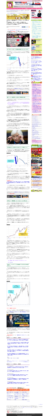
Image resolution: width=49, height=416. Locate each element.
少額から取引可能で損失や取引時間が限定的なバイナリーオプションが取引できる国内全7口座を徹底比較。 (36, 27)
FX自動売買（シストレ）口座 (35, 134)
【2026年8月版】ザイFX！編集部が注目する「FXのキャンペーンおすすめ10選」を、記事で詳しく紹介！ (36, 25)
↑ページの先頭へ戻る (40, 404)
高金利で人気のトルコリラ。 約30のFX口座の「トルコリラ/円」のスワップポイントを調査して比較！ (36, 31)
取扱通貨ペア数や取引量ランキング (36, 126)
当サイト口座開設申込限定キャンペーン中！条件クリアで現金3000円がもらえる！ (18, 13)
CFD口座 (33, 135)
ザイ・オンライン (28, 414)
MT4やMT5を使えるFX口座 (35, 133)
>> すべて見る (28, 401)
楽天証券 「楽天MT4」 (24, 399)
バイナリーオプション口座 (35, 136)
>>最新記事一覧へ (28, 385)
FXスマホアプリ (34, 129)
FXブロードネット (9, 399)
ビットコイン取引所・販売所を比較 (36, 138)
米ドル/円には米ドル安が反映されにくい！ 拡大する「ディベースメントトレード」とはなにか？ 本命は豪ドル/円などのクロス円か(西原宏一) (37, 187)
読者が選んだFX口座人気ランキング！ (36, 137)
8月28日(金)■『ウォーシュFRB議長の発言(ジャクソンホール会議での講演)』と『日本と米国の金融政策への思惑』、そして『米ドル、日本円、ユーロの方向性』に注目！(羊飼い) (37, 179)
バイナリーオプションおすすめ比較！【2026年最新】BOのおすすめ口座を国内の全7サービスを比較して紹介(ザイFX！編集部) (37, 183)
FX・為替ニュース (34, 128)
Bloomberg (11, 262)
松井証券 (23, 397)
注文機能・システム (34, 130)
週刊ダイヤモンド (25, 414)
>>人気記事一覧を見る (40, 188)
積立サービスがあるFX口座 (35, 131)
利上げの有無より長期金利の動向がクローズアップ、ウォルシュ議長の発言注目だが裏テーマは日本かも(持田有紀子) (37, 181)
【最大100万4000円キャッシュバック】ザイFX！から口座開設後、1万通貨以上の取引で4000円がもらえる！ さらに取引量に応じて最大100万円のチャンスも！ (36, 85)
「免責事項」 (23, 407)
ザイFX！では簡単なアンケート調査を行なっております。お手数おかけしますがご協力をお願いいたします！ (36, 29)
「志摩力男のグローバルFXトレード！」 (18, 88)
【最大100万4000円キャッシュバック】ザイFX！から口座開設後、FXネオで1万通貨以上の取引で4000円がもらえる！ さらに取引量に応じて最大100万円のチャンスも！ (36, 96)
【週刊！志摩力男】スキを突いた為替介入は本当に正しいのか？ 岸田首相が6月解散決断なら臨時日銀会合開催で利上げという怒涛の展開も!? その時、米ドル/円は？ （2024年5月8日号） (18, 182)
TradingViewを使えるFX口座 (35, 132)
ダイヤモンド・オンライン (21, 414)
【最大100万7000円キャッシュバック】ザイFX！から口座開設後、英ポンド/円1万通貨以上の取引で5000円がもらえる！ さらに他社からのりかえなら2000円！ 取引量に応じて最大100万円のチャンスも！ (36, 99)
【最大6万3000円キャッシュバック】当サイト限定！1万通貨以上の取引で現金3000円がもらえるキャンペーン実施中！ (36, 88)
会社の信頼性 (33, 127)
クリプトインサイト (32, 414)
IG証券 (15, 399)
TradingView (9, 167)
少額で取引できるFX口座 (35, 125)
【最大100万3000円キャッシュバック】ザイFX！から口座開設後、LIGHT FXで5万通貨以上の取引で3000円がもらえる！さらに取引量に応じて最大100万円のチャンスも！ (36, 111)
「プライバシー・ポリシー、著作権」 (28, 407)
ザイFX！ (35, 414)
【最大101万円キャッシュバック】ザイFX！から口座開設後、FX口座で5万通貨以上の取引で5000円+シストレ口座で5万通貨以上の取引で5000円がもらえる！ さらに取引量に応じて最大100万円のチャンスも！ (36, 103)
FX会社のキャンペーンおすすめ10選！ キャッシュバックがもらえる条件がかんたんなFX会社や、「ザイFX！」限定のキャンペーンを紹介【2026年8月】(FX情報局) (37, 185)
